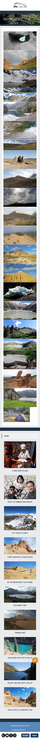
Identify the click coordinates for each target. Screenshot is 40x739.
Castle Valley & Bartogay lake (20, 710)
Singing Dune (20, 633)
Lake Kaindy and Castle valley (20, 658)
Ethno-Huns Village (20, 471)
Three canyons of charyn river (20, 557)
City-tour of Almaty (20, 533)
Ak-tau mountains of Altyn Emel (20, 582)
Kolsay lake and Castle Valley (20, 683)
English (34, 735)
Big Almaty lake (20, 605)
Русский (25, 735)
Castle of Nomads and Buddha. (20, 502)
